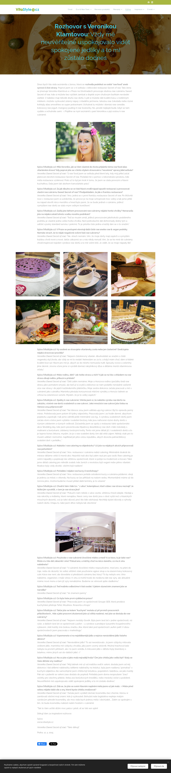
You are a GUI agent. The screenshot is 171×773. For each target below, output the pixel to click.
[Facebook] (148, 2)
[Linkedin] (152, 2)
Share (43, 744)
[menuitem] (70, 9)
